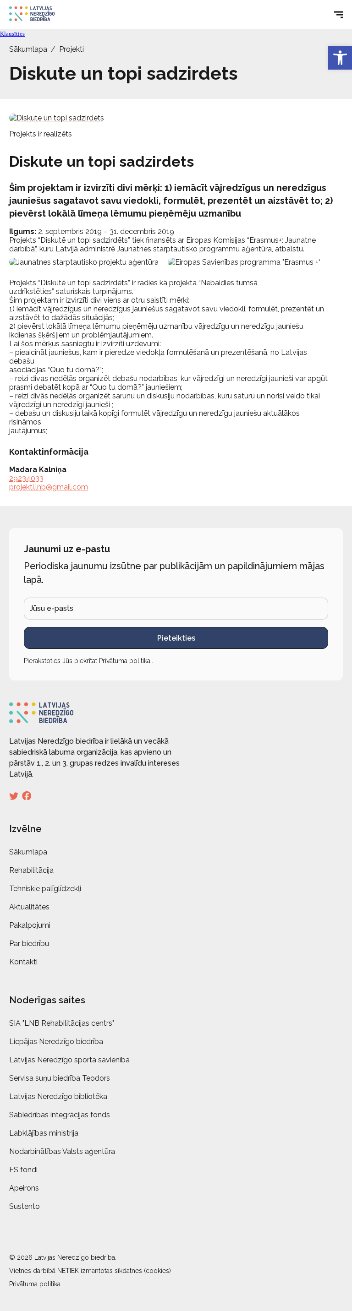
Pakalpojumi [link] (29, 925)
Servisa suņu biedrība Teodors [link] (59, 1078)
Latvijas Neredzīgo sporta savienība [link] (69, 1059)
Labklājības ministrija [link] (43, 1133)
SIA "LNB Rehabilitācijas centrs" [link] (61, 1023)
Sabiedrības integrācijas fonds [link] (59, 1114)
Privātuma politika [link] (34, 1284)
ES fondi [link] (23, 1169)
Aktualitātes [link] (29, 907)
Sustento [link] (24, 1206)
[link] (340, 58)
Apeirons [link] (24, 1188)
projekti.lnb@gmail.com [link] (48, 487)
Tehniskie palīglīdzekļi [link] (45, 888)
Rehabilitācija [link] (31, 870)
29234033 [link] (26, 478)
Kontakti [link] (23, 961)
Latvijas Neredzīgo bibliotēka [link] (58, 1096)
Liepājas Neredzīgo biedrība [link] (56, 1041)
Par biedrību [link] (29, 943)
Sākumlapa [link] (28, 49)
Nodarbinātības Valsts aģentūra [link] (62, 1151)
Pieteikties (176, 638)
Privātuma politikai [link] (125, 660)
